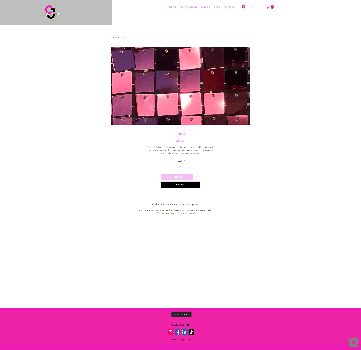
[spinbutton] (180, 166)
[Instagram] (170, 332)
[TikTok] (191, 332)
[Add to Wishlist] (197, 177)
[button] (270, 7)
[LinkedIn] (184, 332)
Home (114, 36)
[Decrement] (176, 166)
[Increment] (185, 166)
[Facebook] (177, 332)
